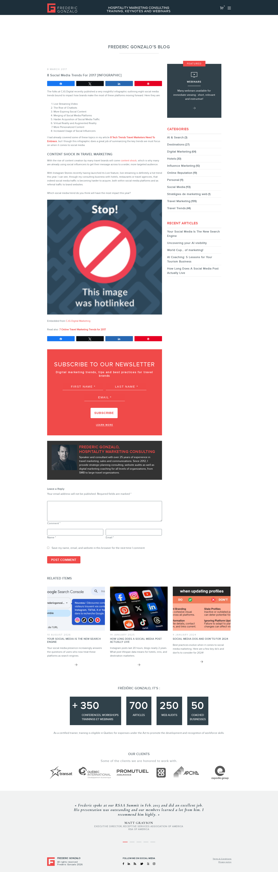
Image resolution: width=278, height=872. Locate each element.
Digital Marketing (179, 151)
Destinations (176, 144)
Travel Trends (176, 208)
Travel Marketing (178, 201)
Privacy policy (225, 862)
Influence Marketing (181, 165)
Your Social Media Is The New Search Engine (193, 233)
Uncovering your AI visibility (187, 243)
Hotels (171, 158)
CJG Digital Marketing (78, 321)
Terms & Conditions (222, 859)
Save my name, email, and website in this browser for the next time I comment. (98, 547)
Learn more (104, 425)
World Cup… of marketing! (185, 250)
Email (110, 537)
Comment (53, 523)
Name (51, 537)
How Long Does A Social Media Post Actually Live (193, 270)
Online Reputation (179, 172)
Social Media (176, 187)
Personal (173, 179)
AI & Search (175, 137)
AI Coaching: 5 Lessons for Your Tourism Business (189, 259)
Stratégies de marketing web (187, 194)
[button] (222, 8)
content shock (129, 160)
